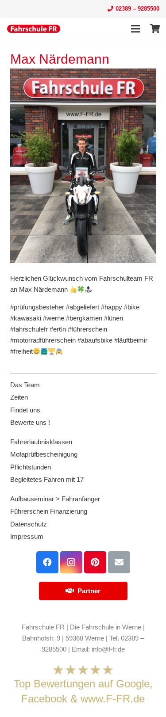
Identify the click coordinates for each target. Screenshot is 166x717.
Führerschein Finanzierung (48, 511)
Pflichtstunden (30, 467)
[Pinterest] (95, 562)
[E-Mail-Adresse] (119, 562)
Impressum (26, 536)
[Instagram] (71, 562)
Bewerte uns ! (30, 422)
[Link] (34, 28)
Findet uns (25, 410)
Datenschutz (28, 524)
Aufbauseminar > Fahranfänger (55, 499)
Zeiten (19, 397)
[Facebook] (47, 562)
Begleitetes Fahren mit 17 (47, 479)
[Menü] (135, 29)
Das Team (25, 385)
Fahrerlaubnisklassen (41, 442)
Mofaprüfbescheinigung (43, 454)
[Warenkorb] (155, 29)
